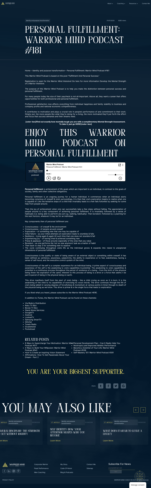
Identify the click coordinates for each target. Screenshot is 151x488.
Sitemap (90, 468)
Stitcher (28, 322)
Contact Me (146, 3)
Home (27, 70)
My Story (63, 464)
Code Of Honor (66, 468)
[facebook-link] (108, 386)
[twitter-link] (115, 386)
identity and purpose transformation (48, 70)
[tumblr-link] (100, 386)
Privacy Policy (8, 480)
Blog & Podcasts (66, 472)
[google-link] (123, 386)
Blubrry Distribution (37, 303)
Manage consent (138, 485)
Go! (116, 472)
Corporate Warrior (41, 464)
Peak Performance (41, 468)
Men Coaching (39, 472)
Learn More (55, 440)
